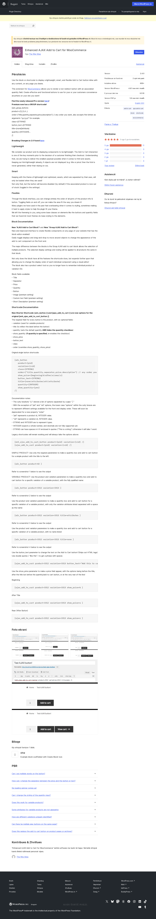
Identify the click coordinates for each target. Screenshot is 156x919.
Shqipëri (34, 904)
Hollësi (17, 64)
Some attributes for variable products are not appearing (35, 810)
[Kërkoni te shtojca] (33, 25)
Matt (124, 884)
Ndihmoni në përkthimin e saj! (95, 18)
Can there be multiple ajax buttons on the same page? (34, 824)
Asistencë (140, 64)
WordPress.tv (71, 892)
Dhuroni (97, 888)
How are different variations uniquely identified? (32, 817)
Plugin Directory (15, 11)
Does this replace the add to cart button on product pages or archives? (42, 831)
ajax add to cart (138, 108)
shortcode (139, 113)
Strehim (12, 888)
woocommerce (138, 118)
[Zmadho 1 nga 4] (36, 637)
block (132, 113)
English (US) (139, 103)
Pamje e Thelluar (111, 124)
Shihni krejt (139, 165)
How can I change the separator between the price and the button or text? (43, 781)
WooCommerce (34, 89)
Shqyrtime (29, 64)
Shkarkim (139, 52)
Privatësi (12, 892)
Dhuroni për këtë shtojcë (114, 208)
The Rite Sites (35, 54)
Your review (109, 165)
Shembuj (40, 881)
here (47, 101)
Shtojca (40, 888)
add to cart (127, 108)
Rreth (11, 881)
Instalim (42, 64)
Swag (96, 892)
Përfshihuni (97, 881)
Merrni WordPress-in (143, 4)
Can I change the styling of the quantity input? (31, 795)
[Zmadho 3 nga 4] (95, 637)
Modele (40, 892)
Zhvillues (68, 888)
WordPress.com (128, 881)
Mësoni (68, 881)
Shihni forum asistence (113, 185)
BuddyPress (126, 892)
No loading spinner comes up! (24, 788)
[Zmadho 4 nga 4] (95, 662)
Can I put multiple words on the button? (28, 774)
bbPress (125, 888)
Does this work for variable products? (28, 802)
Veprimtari (97, 884)
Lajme (11, 884)
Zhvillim (54, 64)
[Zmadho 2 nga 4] (65, 637)
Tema (39, 884)
